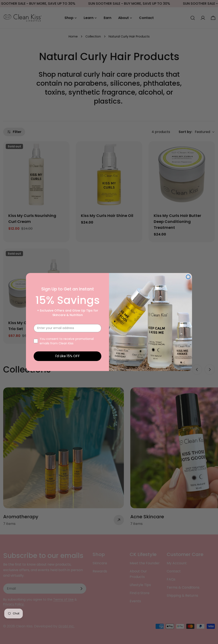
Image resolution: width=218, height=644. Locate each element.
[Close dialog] (188, 277)
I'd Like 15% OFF (67, 356)
